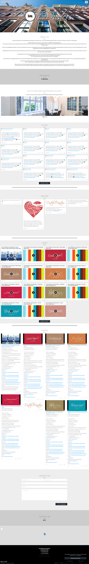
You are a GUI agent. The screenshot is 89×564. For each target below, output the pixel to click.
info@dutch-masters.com (44, 555)
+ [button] (1, 527)
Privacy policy (81, 560)
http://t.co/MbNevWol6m (55, 210)
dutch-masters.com (7, 368)
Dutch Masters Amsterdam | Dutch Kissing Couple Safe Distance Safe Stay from (10, 345)
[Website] (45, 520)
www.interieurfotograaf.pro (7, 138)
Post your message (61, 504)
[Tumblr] (47, 79)
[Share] (20, 142)
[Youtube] (46, 79)
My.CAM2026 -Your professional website (7, 563)
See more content (44, 183)
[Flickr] (43, 79)
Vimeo (13, 346)
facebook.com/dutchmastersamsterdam (10, 372)
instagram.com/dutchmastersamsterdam (10, 375)
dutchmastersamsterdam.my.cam (12, 384)
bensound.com (31, 397)
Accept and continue (75, 558)
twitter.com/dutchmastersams (11, 381)
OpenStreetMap (86, 544)
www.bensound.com (11, 139)
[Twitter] (44, 79)
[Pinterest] (42, 79)
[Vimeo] (45, 79)
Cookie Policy (70, 560)
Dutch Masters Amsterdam (36, 345)
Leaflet (81, 544)
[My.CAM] (44, 520)
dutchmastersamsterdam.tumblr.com (13, 382)
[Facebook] (41, 79)
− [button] (1, 529)
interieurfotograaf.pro (28, 394)
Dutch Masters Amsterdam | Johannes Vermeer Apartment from (54, 411)
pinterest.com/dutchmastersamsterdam (10, 379)
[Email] (43, 520)
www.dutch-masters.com (13, 133)
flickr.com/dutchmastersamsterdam (11, 376)
